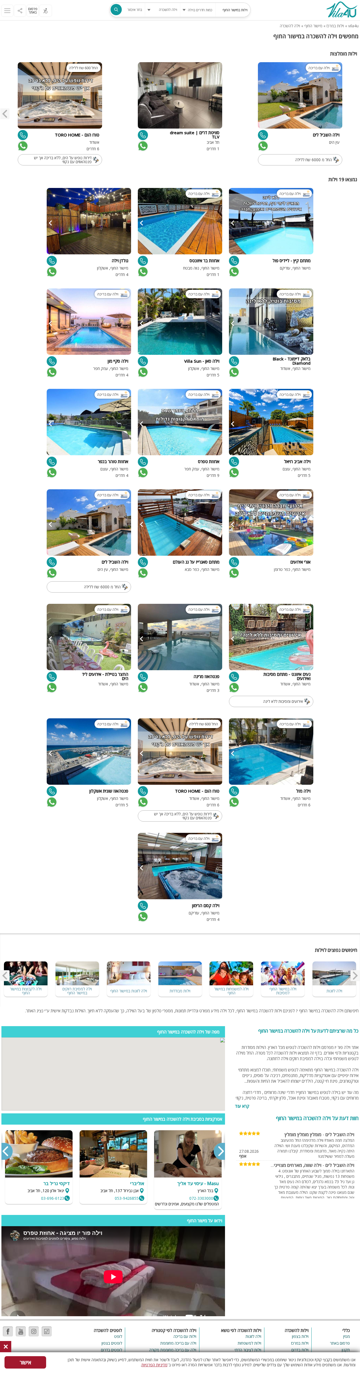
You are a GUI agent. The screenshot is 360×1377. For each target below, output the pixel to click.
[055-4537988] (234, 562)
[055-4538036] (52, 361)
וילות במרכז (335, 25)
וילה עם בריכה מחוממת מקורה (172, 1350)
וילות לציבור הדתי (248, 1350)
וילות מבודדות (180, 990)
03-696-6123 (52, 1198)
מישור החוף (313, 25)
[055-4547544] (143, 461)
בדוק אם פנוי (262, 146)
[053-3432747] (234, 791)
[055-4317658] (234, 461)
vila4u (353, 25)
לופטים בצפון (112, 1343)
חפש (116, 9)
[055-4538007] (143, 562)
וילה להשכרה (290, 25)
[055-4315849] (52, 791)
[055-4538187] (52, 461)
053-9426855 (127, 1198)
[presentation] (5, 114)
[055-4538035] (143, 905)
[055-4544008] (143, 135)
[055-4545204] (234, 261)
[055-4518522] (234, 361)
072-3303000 (201, 1198)
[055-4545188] (52, 261)
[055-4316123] (263, 135)
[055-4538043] (143, 261)
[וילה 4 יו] (341, 10)
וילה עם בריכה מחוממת (178, 1343)
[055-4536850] (23, 135)
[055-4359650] (143, 676)
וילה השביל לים (339, 1134)
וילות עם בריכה (185, 1336)
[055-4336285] (234, 676)
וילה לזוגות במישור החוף (128, 990)
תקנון (346, 1350)
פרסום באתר (32, 10)
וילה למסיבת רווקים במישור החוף (77, 990)
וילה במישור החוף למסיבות (282, 990)
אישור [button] (25, 1362)
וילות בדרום (300, 1350)
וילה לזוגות (334, 990)
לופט (118, 1336)
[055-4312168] (143, 361)
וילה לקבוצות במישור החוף (26, 990)
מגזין (346, 1336)
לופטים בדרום (111, 1350)
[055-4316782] (52, 676)
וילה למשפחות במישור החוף (231, 990)
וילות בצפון (300, 1336)
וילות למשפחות (249, 1343)
